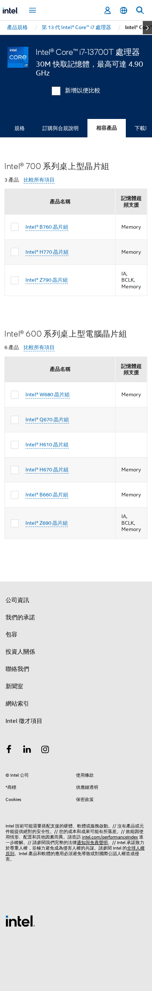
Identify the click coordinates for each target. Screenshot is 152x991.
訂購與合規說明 (60, 128)
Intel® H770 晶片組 (47, 252)
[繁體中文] (123, 10)
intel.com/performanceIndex (110, 837)
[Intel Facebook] (9, 750)
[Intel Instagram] (45, 750)
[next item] (147, 27)
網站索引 (17, 703)
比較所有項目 (39, 180)
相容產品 (106, 127)
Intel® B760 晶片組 (46, 227)
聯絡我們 (17, 669)
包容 (11, 634)
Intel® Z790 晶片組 (46, 280)
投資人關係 (20, 652)
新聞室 (14, 686)
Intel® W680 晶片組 (47, 394)
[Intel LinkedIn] (27, 750)
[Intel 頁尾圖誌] (20, 920)
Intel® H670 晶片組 (47, 469)
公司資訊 (17, 600)
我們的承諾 (20, 617)
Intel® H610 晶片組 (47, 444)
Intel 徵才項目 (24, 721)
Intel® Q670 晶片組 (47, 419)
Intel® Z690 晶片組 (46, 523)
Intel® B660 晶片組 (46, 494)
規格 (19, 128)
